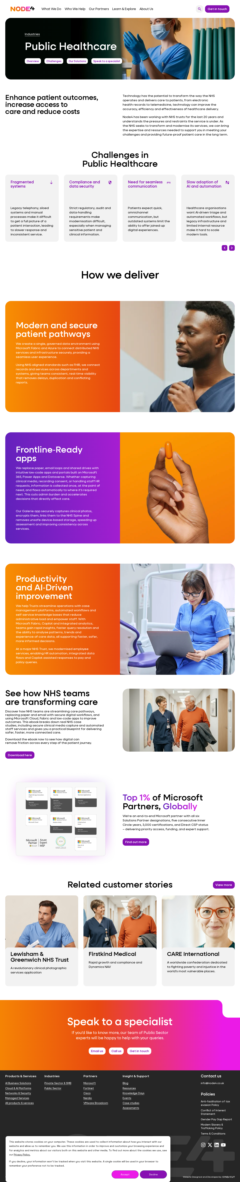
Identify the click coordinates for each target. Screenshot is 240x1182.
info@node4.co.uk (212, 1083)
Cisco (87, 1093)
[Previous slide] (224, 248)
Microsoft (89, 1083)
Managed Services (17, 1098)
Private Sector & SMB (57, 1083)
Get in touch (139, 1051)
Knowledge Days (133, 1093)
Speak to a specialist (106, 61)
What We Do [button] (51, 9)
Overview (33, 61)
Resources (129, 1088)
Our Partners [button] (99, 9)
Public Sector (52, 1088)
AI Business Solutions (18, 1083)
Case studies (131, 1103)
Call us (116, 1051)
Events (127, 1098)
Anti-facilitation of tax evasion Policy (215, 1103)
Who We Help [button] (75, 9)
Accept (125, 1174)
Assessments (131, 1108)
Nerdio (87, 1098)
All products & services (19, 1103)
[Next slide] (232, 248)
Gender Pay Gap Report (216, 1119)
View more (223, 885)
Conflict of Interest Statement (213, 1112)
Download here (20, 755)
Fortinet (88, 1088)
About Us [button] (146, 9)
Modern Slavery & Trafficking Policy (212, 1126)
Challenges (53, 61)
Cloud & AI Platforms (18, 1088)
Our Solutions (77, 61)
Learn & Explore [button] (124, 9)
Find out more (136, 842)
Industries (32, 34)
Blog (125, 1083)
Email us (97, 1051)
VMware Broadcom (95, 1103)
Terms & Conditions (213, 1133)
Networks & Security (18, 1093)
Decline (153, 1174)
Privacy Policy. (22, 1154)
